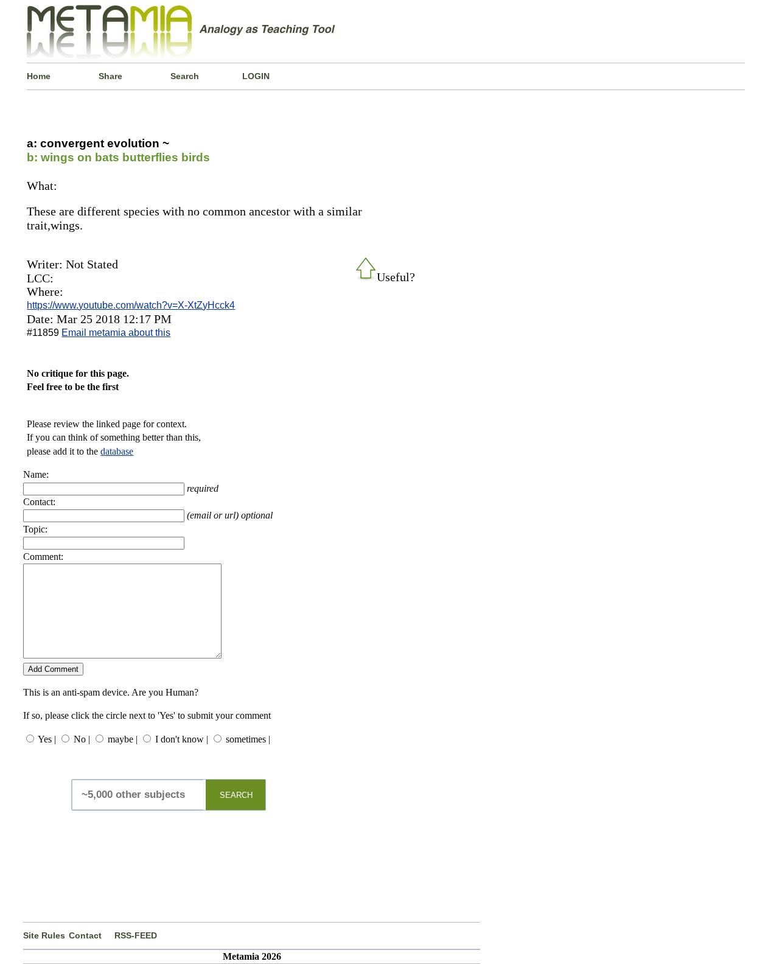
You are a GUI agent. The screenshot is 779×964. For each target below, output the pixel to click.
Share (110, 76)
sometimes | (248, 739)
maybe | (123, 739)
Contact (85, 935)
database (116, 451)
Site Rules (44, 935)
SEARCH (236, 795)
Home (39, 76)
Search (184, 76)
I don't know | (181, 739)
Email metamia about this (115, 332)
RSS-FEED (135, 935)
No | (82, 739)
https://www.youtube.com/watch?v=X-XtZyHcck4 (131, 305)
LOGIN (256, 76)
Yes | (47, 739)
